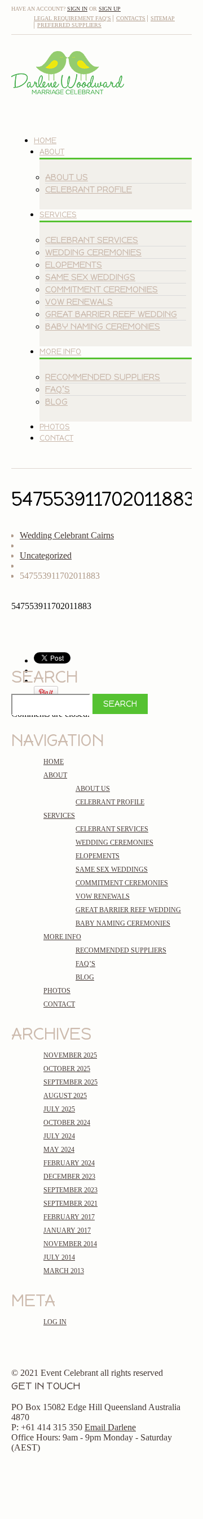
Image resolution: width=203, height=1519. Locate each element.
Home (45, 140)
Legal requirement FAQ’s (72, 18)
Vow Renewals (79, 301)
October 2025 (66, 1069)
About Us (66, 177)
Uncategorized (46, 555)
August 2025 (65, 1096)
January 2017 (67, 1230)
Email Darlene (110, 1427)
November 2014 (70, 1244)
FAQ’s (57, 389)
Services (58, 214)
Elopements (73, 264)
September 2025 (70, 1082)
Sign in (77, 9)
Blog (56, 401)
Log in (55, 1322)
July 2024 (59, 1136)
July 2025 (59, 1109)
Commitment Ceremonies (101, 289)
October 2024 (66, 1123)
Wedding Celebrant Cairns (67, 535)
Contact (56, 438)
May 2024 (58, 1150)
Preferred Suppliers (69, 25)
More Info (60, 351)
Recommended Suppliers (102, 377)
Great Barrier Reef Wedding (111, 314)
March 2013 (63, 1271)
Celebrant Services (91, 240)
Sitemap (163, 18)
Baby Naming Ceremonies (102, 326)
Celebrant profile (88, 189)
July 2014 (59, 1257)
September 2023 (70, 1190)
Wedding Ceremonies (93, 252)
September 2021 (70, 1203)
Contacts (130, 18)
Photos (54, 427)
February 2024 (69, 1163)
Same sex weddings (90, 277)
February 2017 (69, 1217)
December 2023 (69, 1177)
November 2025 (70, 1055)
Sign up (110, 9)
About (51, 152)
